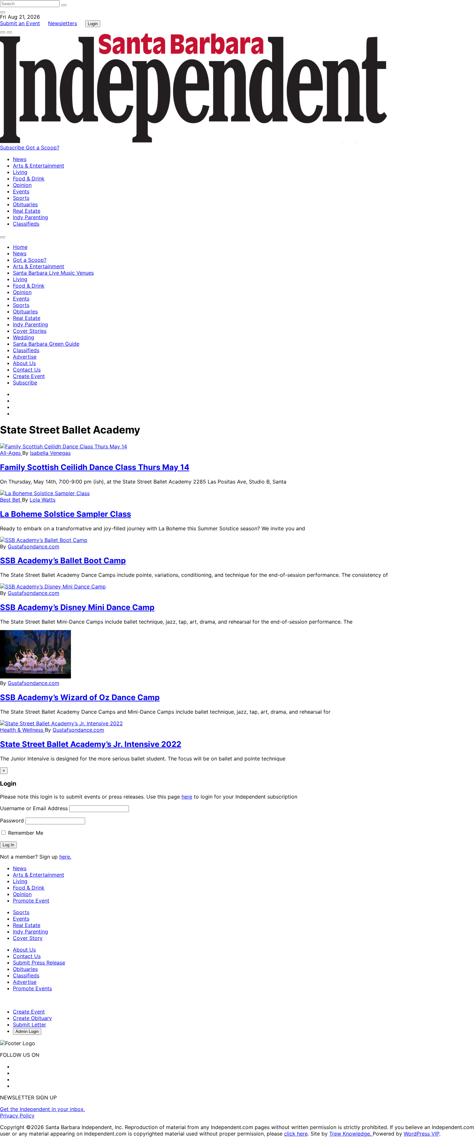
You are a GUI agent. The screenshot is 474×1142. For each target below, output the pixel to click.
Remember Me (24, 833)
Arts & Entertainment (38, 165)
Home (20, 247)
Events (21, 191)
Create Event (29, 376)
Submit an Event (20, 23)
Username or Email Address (34, 808)
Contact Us (27, 369)
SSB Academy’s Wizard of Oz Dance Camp (80, 697)
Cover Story (28, 938)
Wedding (23, 337)
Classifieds (26, 223)
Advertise (24, 356)
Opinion (22, 185)
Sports (21, 198)
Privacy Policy (17, 1115)
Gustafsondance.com (33, 546)
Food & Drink (28, 178)
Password (12, 820)
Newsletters (62, 23)
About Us (24, 363)
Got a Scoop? (42, 147)
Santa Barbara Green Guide (46, 344)
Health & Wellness (22, 730)
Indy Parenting (30, 217)
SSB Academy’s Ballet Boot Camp (63, 560)
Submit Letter (29, 1024)
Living (20, 172)
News (19, 159)
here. (65, 856)
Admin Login (27, 1031)
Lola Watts (42, 499)
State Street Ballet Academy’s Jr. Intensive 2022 (90, 744)
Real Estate (26, 211)
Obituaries (25, 204)
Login (93, 23)
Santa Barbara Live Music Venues (53, 273)
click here (296, 1133)
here (187, 796)
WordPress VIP (421, 1133)
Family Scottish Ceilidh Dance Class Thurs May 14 (94, 467)
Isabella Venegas (50, 453)
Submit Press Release (39, 962)
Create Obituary (32, 1018)
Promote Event (31, 900)
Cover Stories (29, 331)
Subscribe (13, 147)
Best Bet (11, 499)
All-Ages (11, 453)
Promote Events (32, 988)
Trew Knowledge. (351, 1133)
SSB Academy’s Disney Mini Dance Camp (77, 607)
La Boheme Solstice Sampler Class (65, 514)
